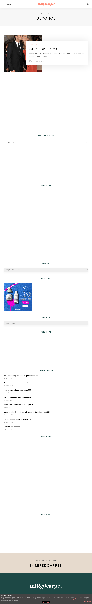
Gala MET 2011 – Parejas (43, 49)
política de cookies (78, 599)
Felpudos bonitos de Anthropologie (17, 397)
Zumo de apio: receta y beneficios (17, 419)
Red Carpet (33, 45)
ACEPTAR (46, 602)
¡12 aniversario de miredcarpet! (16, 383)
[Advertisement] (46, 111)
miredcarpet (48, 565)
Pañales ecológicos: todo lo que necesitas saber (23, 375)
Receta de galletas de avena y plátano (19, 405)
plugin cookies (86, 601)
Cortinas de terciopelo (12, 427)
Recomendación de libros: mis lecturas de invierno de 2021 (27, 412)
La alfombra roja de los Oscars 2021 (17, 390)
